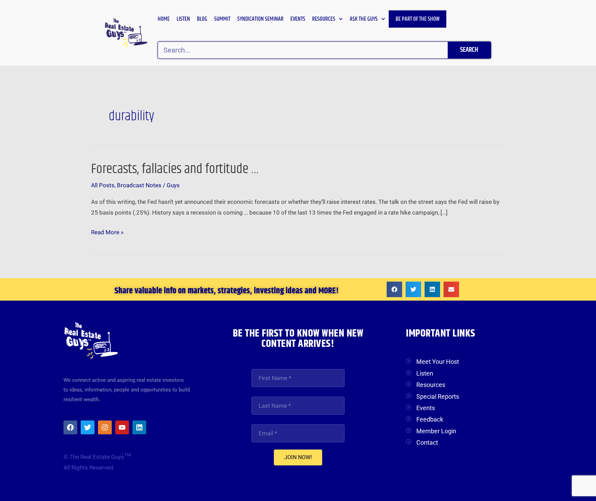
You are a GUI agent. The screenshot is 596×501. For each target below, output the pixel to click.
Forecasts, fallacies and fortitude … (175, 169)
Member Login (436, 431)
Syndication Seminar (260, 19)
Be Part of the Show (417, 19)
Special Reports (437, 396)
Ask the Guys (364, 19)
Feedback (429, 419)
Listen (183, 19)
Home (164, 19)
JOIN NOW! (298, 457)
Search (469, 50)
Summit (222, 19)
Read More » (107, 231)
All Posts (103, 185)
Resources (323, 19)
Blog (202, 19)
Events (297, 19)
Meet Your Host (437, 361)
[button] (394, 289)
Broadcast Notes (139, 185)
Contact (427, 442)
